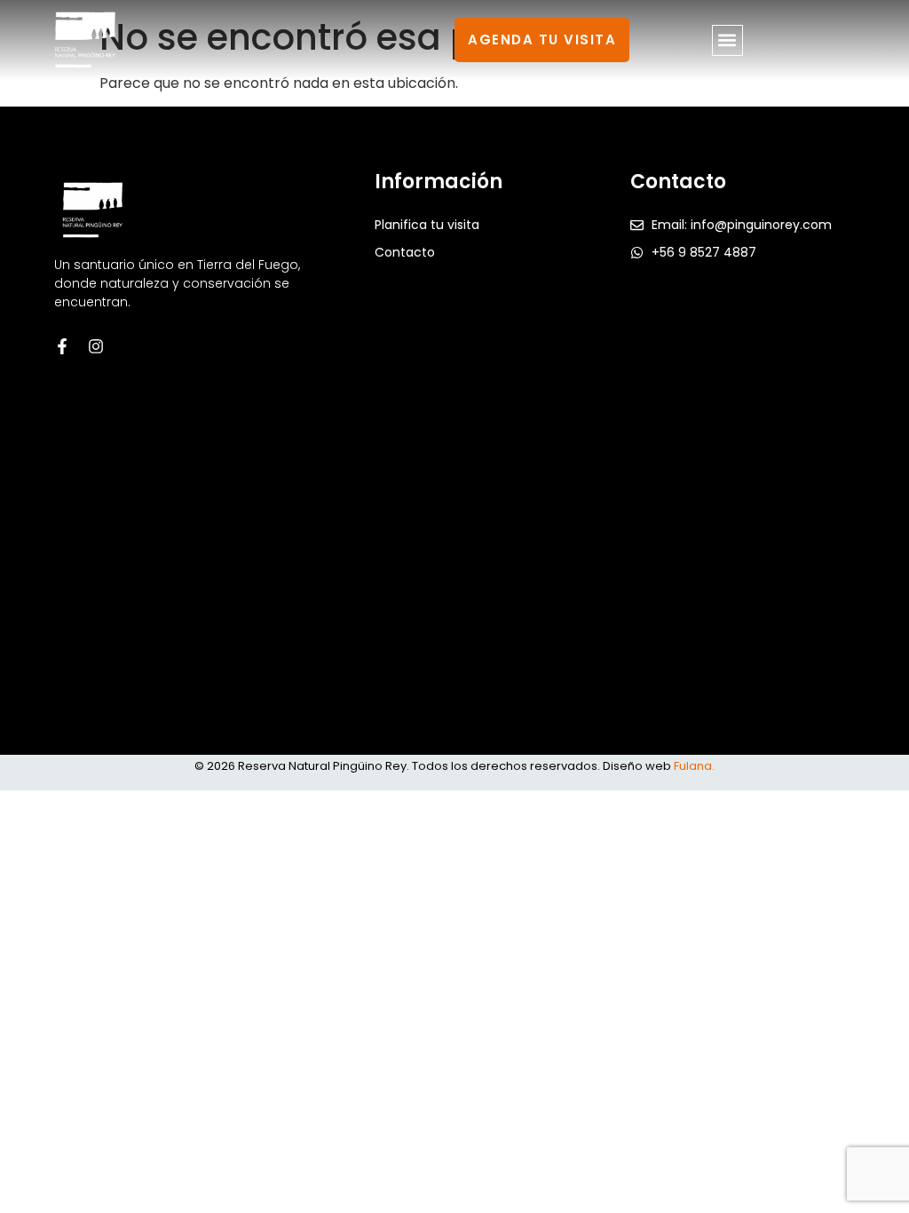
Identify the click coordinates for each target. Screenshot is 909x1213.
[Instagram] (96, 346)
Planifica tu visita (427, 225)
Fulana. (694, 765)
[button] (727, 40)
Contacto (405, 252)
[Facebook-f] (62, 346)
